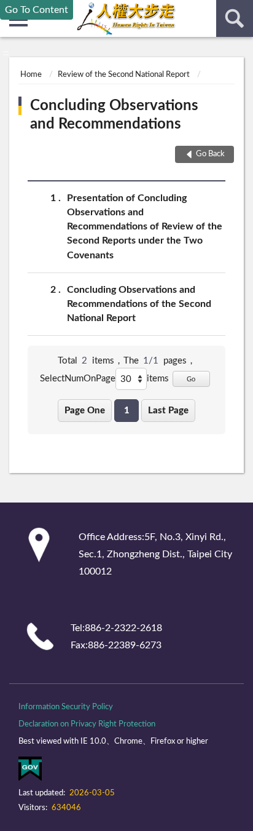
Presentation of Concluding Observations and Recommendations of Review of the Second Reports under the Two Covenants (144, 226)
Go (191, 379)
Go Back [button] (210, 154)
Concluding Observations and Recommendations (114, 115)
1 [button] (127, 410)
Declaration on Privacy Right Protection (86, 724)
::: (6, 53)
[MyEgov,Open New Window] (30, 771)
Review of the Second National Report (124, 75)
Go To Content (36, 10)
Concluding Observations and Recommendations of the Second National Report (139, 304)
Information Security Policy (65, 707)
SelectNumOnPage (77, 378)
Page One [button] (84, 410)
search (234, 18)
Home (31, 75)
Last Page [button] (168, 410)
